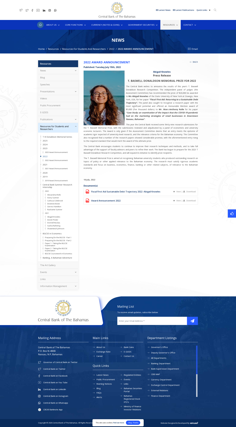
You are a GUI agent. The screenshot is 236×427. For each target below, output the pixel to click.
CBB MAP (155, 374)
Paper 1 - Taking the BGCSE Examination (56, 244)
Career (99, 356)
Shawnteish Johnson (55, 228)
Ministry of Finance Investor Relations (132, 408)
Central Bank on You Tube (55, 382)
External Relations (159, 390)
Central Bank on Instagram (55, 396)
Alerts (99, 397)
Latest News (164, 10)
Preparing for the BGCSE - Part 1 (58, 237)
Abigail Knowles (53, 217)
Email (195, 48)
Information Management (53, 286)
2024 (45, 144)
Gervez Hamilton (54, 206)
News (43, 70)
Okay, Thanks (133, 423)
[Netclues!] (194, 423)
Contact (188, 24)
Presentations (47, 91)
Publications (46, 119)
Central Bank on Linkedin (54, 389)
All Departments (158, 358)
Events (43, 272)
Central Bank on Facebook (55, 375)
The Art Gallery (48, 265)
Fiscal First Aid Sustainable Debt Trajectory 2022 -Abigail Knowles (125, 191)
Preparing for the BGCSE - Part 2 (58, 240)
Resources (169, 24)
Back (195, 61)
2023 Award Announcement (56, 152)
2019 (45, 176)
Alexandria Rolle (54, 195)
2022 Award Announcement (56, 160)
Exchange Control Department (165, 385)
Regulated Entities (132, 375)
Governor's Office (159, 347)
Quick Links (202, 10)
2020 (45, 172)
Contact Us (129, 356)
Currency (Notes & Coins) (105, 24)
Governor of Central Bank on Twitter (60, 362)
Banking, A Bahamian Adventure (57, 257)
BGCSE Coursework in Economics (58, 253)
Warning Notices (104, 383)
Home (40, 25)
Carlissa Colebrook (55, 200)
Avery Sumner (53, 197)
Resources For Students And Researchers (84, 48)
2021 (45, 164)
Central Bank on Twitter (54, 369)
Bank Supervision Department (165, 368)
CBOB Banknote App (53, 409)
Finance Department (160, 395)
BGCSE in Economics (52, 233)
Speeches (45, 84)
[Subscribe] (192, 321)
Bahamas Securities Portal (133, 390)
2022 (111, 48)
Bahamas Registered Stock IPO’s (132, 398)
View (178, 191)
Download (191, 191)
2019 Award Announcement (56, 180)
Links (43, 279)
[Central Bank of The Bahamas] (117, 16)
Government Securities (141, 24)
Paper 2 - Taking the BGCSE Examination (56, 249)
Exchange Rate (103, 351)
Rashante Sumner (54, 209)
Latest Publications (184, 10)
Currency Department (161, 379)
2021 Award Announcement (56, 168)
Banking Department (160, 363)
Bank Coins (129, 347)
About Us (51, 24)
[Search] (215, 10)
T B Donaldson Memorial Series (57, 136)
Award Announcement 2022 (106, 200)
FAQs (98, 392)
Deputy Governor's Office (163, 352)
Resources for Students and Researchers (54, 128)
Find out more (118, 423)
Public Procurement (50, 105)
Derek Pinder (52, 220)
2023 (45, 148)
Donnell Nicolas (53, 222)
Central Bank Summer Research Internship (57, 185)
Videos (43, 98)
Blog (42, 77)
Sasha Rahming (53, 225)
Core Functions (74, 24)
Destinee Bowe (53, 203)
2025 (45, 140)
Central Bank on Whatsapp (55, 403)
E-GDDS (44, 112)
